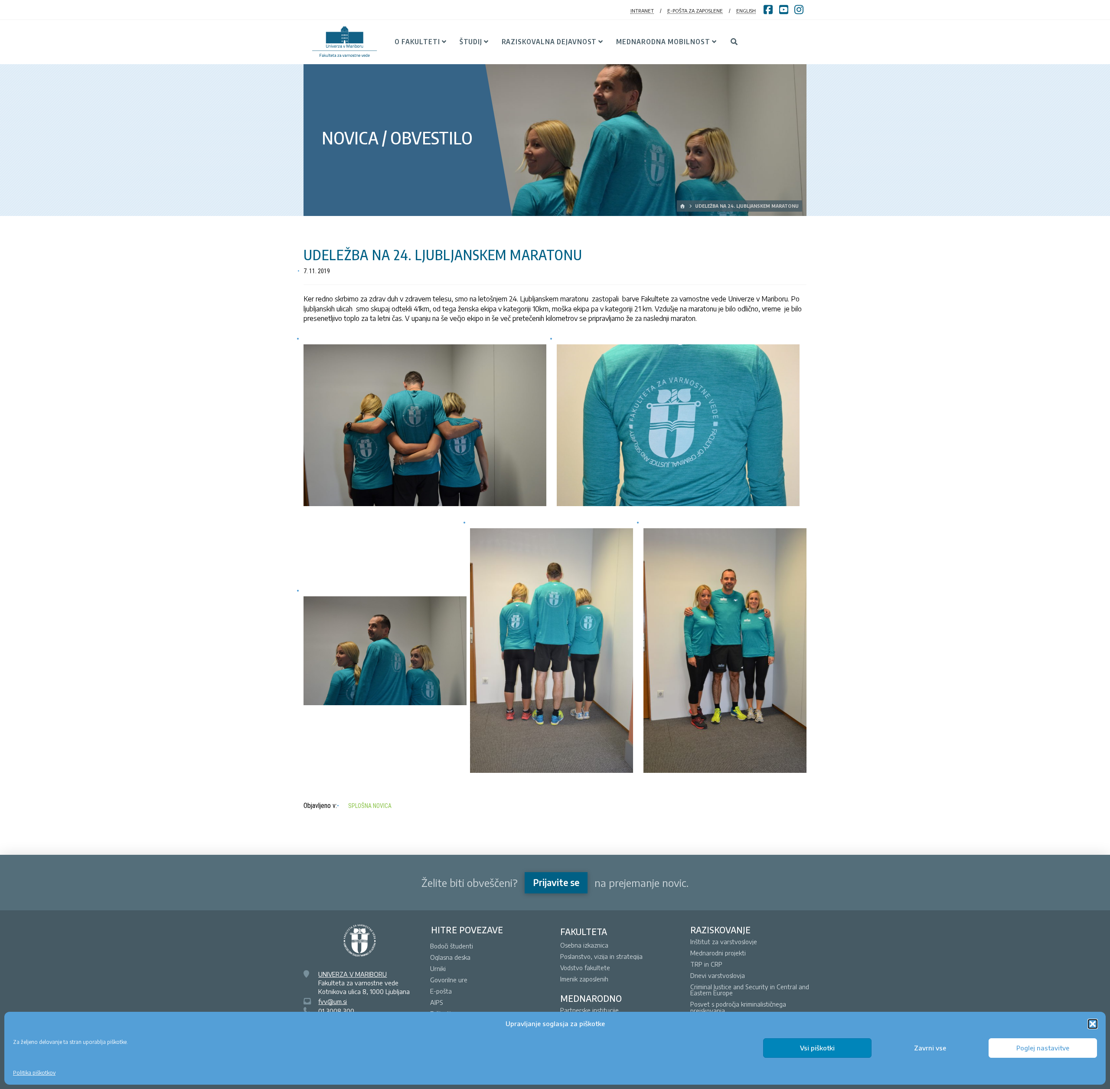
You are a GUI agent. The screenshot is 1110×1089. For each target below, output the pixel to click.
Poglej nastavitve (1042, 1048)
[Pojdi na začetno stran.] (683, 206)
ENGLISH (746, 10)
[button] (1092, 1024)
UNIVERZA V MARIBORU (352, 974)
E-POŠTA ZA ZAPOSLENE (695, 10)
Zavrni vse (930, 1048)
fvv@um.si (332, 1001)
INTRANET (642, 10)
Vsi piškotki (817, 1048)
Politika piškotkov (34, 1072)
